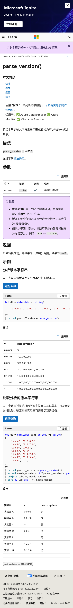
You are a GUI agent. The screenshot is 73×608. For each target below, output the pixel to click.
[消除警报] (67, 5)
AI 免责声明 (53, 593)
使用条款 (30, 603)
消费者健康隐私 (11, 603)
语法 (7, 83)
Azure (6, 56)
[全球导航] (3, 37)
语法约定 (19, 158)
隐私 (45, 588)
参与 (30, 598)
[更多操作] (67, 56)
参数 (7, 88)
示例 (7, 96)
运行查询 (10, 286)
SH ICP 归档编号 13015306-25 (19, 583)
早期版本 (7, 598)
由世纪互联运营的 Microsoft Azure (21, 593)
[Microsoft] (36, 37)
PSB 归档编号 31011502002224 (20, 588)
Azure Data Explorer (25, 56)
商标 (42, 603)
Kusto (44, 56)
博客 (18, 598)
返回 (7, 92)
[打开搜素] (69, 37)
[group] (36, 310)
